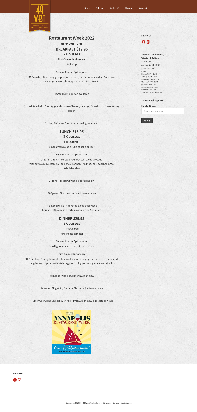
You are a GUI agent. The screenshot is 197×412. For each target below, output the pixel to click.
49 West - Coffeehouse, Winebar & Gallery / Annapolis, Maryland (40, 17)
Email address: (148, 106)
